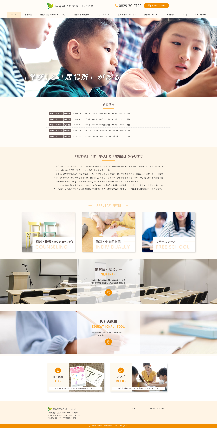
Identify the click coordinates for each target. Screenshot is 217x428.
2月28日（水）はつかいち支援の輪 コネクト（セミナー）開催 (107, 119)
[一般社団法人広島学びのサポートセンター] (71, 8)
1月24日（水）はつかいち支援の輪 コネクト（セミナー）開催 (107, 125)
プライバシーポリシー (157, 409)
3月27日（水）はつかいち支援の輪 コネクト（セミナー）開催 (107, 113)
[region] (108, 57)
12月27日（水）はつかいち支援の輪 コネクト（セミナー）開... (108, 131)
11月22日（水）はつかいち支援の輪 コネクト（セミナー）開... (108, 136)
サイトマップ (137, 409)
